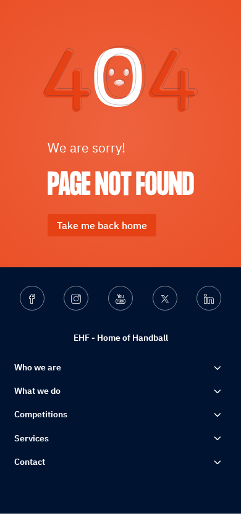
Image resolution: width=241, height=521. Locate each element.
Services (31, 438)
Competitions (40, 414)
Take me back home (102, 225)
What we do (37, 390)
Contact (29, 461)
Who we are (37, 367)
